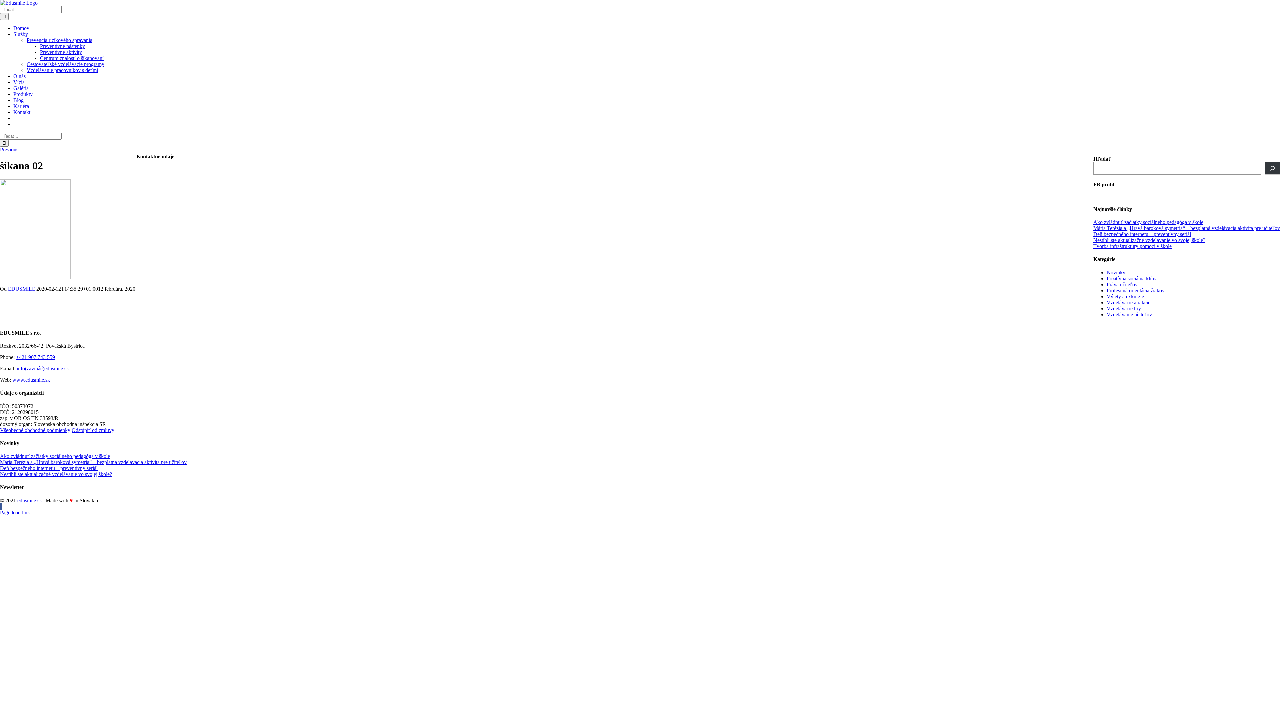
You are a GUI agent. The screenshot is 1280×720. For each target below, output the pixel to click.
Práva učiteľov (1122, 284)
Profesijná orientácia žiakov (1136, 290)
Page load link (15, 512)
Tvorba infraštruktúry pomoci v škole (1132, 246)
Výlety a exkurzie (1125, 296)
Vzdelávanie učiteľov (1129, 314)
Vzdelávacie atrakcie (1128, 302)
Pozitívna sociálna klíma (1132, 278)
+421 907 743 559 (35, 357)
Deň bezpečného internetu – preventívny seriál (1142, 234)
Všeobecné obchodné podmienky (35, 430)
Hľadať (1102, 159)
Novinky (1116, 272)
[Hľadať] (1272, 168)
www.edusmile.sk (31, 380)
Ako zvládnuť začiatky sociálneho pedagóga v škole (1148, 222)
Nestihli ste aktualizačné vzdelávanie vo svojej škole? (1149, 240)
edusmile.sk (29, 500)
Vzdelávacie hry (1124, 308)
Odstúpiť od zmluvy (93, 430)
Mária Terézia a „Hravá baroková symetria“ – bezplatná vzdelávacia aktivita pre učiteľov (1186, 228)
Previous (9, 149)
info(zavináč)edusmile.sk (43, 368)
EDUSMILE (21, 289)
